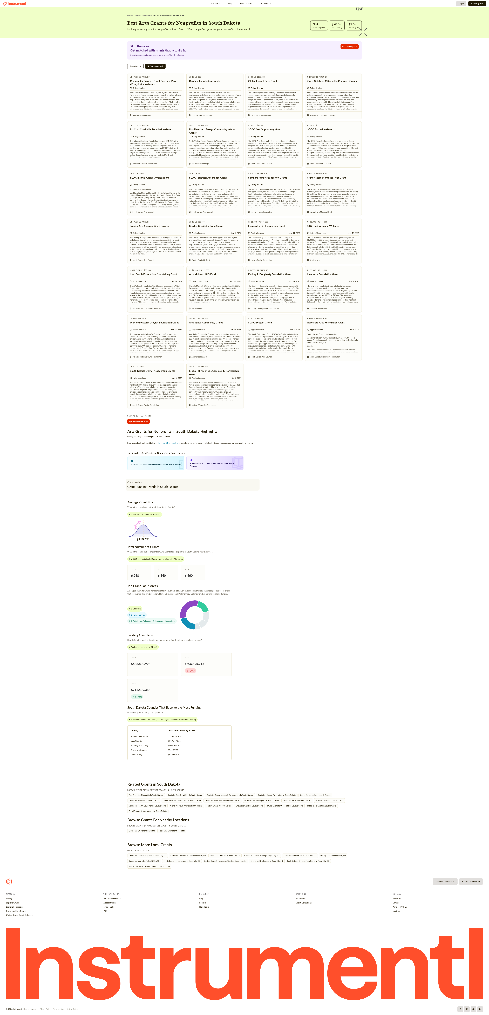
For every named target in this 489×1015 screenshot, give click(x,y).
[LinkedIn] (480, 1009)
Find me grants (351, 46)
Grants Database (245, 3)
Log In (461, 3)
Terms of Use (58, 1009)
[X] (467, 1009)
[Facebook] (460, 1009)
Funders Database (444, 881)
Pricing (229, 3)
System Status (72, 1009)
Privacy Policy (45, 1009)
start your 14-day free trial (168, 443)
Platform (214, 3)
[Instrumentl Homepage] (14, 4)
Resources (265, 3)
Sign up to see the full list (138, 421)
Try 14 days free (477, 3)
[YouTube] (473, 1009)
